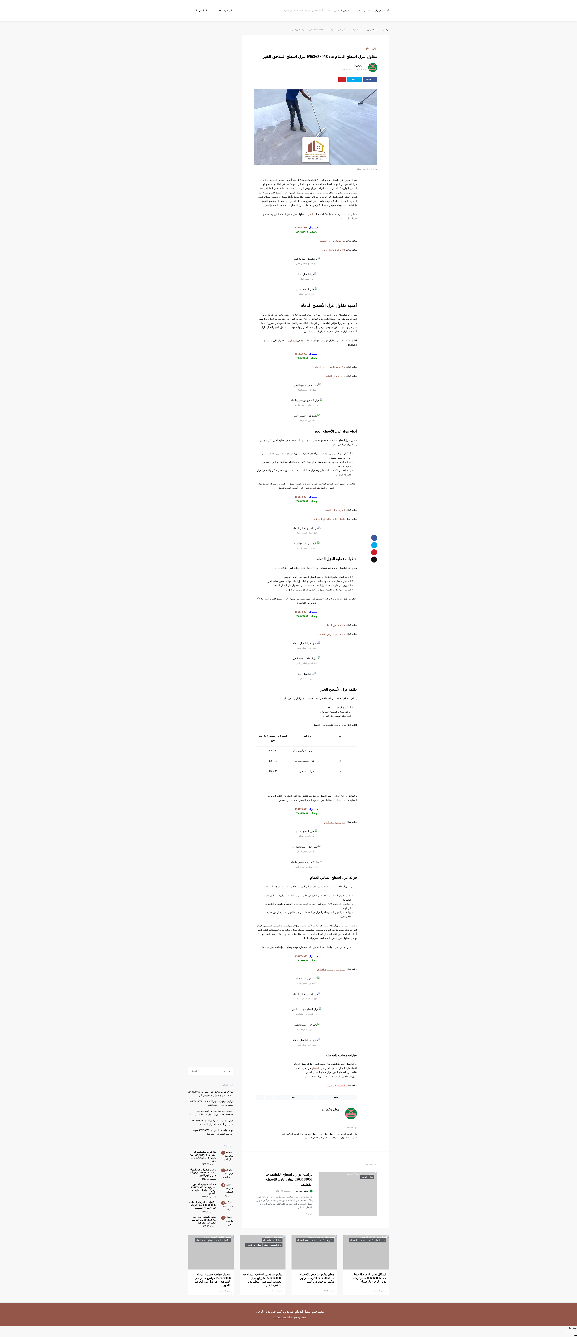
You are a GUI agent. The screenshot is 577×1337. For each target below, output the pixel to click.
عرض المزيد (307, 1214)
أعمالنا (209, 10)
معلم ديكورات (359, 65)
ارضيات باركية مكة (335, 1085)
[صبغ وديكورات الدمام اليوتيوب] (566, 1331)
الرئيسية (228, 10)
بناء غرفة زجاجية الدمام (333, 249)
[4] (227, 1206)
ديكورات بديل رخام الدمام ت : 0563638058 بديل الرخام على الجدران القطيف (202, 1205)
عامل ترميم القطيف (335, 376)
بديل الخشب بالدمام (272, 1245)
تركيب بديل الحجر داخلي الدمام (330, 367)
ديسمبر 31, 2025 (209, 1164)
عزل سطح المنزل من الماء (345, 1138)
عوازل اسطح (371, 48)
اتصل (310, 214)
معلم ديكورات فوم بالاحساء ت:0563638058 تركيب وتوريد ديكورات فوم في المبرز (316, 1278)
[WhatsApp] (573, 1331)
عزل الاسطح (317, 1068)
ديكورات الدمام (222, 1240)
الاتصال (293, 340)
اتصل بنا (200, 10)
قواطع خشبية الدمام (204, 1240)
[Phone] (576, 1331)
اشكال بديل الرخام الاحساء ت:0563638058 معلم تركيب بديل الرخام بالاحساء (369, 1278)
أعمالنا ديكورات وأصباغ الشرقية (364, 30)
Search (194, 1071)
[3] (227, 1190)
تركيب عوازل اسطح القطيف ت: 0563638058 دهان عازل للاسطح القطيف (288, 1179)
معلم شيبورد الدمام (335, 625)
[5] (227, 1220)
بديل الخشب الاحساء (272, 1240)
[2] (227, 1173)
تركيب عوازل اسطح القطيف (331, 969)
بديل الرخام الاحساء (376, 1240)
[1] (227, 1155)
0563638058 (301, 227)
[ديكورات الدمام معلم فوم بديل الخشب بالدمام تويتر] (569, 1331)
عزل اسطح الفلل (331, 1134)
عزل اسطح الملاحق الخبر (292, 1134)
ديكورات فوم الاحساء (306, 1240)
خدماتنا (218, 10)
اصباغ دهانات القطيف (334, 510)
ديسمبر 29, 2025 (209, 1226)
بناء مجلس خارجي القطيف (331, 634)
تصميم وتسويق (300, 1317)
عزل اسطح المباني (313, 1134)
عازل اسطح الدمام (348, 1134)
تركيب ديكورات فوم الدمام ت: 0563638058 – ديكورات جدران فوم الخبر (203, 1172)
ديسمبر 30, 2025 (209, 1197)
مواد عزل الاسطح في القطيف (318, 1138)
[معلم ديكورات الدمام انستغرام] (571, 1331)
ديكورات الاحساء (357, 1240)
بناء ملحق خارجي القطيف (332, 240)
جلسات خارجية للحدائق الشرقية (329, 519)
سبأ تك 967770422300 (282, 1317)
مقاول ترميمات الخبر (334, 822)
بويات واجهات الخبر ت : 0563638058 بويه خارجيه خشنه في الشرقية (204, 1220)
